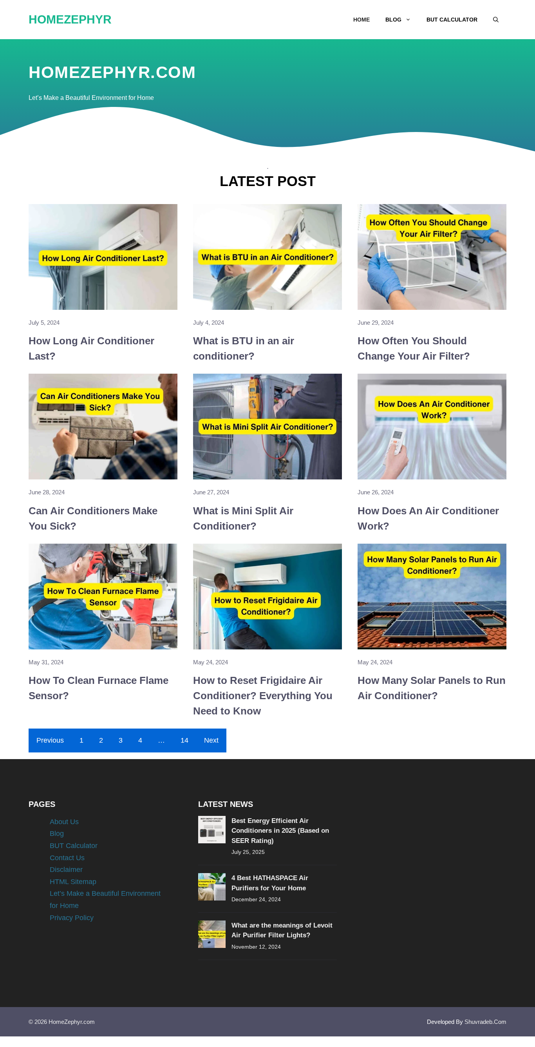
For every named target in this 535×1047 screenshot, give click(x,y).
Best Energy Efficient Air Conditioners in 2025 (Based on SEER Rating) (280, 830)
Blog (393, 19)
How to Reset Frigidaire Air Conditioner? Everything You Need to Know (263, 695)
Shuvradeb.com (485, 1021)
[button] (495, 19)
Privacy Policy (72, 918)
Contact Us (67, 858)
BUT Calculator (452, 19)
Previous (50, 740)
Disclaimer (66, 869)
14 (184, 740)
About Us (64, 822)
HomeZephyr (70, 19)
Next (211, 740)
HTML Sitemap (73, 882)
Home (361, 19)
